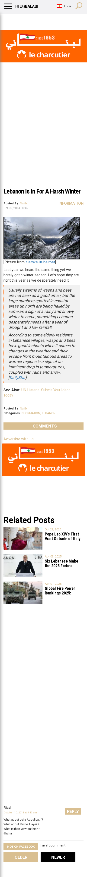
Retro (47, 20)
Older (21, 857)
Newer (58, 857)
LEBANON (48, 413)
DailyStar (18, 377)
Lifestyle (10, 20)
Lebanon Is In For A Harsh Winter (42, 191)
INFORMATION (30, 413)
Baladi (63, 20)
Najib (23, 203)
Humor (30, 20)
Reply (73, 811)
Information (71, 203)
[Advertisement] (43, 139)
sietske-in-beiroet (40, 262)
